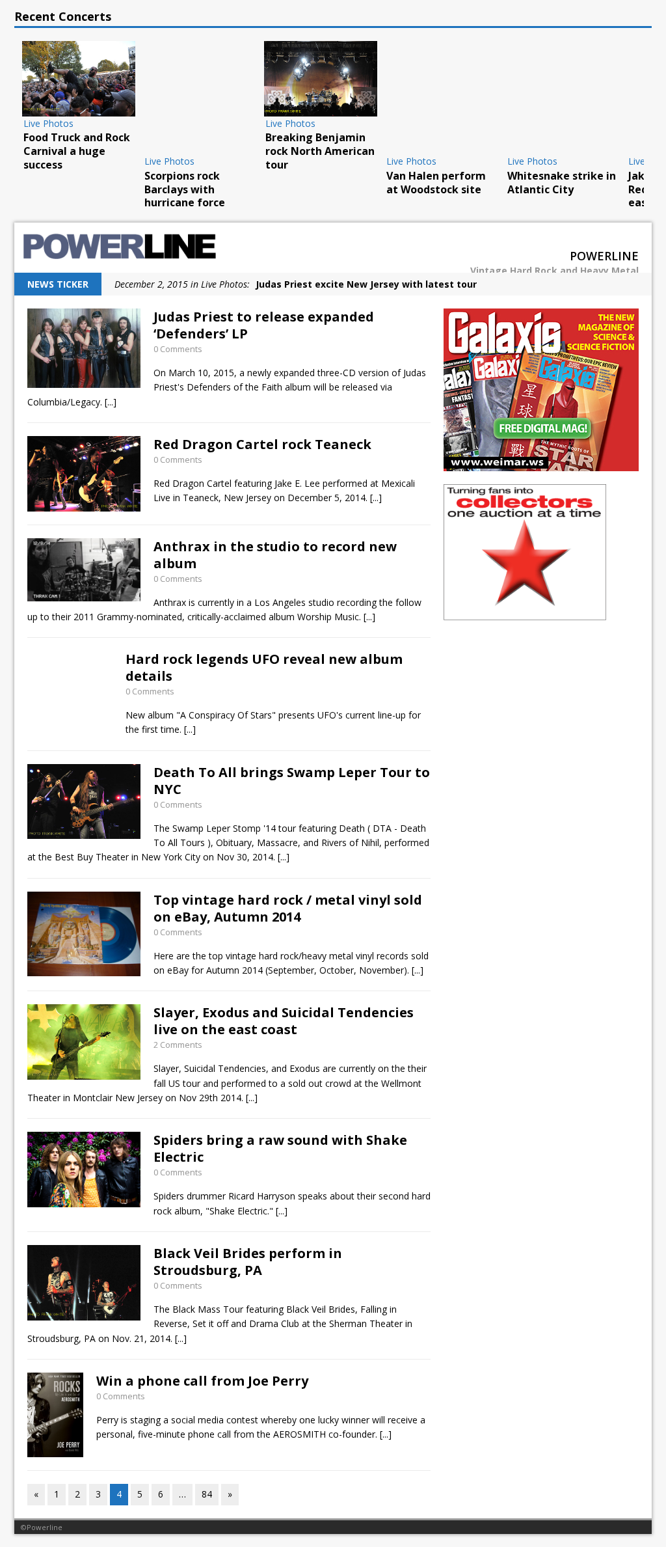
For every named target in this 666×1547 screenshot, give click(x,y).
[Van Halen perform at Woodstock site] (441, 97)
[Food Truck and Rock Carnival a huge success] (78, 78)
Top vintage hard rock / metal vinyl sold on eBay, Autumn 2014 (287, 908)
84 (207, 1494)
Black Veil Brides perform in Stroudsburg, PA (247, 1261)
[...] (110, 402)
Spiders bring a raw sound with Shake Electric (280, 1148)
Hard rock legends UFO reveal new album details (264, 667)
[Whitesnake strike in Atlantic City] (562, 97)
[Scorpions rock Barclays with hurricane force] (199, 97)
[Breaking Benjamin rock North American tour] (320, 78)
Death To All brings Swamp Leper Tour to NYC (291, 780)
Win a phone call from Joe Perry (202, 1381)
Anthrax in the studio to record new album (275, 555)
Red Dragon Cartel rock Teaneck (262, 444)
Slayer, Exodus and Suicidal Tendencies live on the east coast (283, 1021)
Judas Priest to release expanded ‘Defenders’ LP (263, 325)
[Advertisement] (541, 714)
